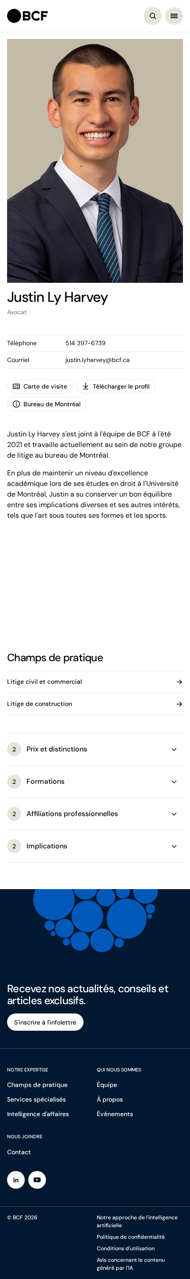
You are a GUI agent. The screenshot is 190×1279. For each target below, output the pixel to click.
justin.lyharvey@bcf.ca (97, 360)
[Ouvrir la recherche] (153, 16)
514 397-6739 (85, 343)
